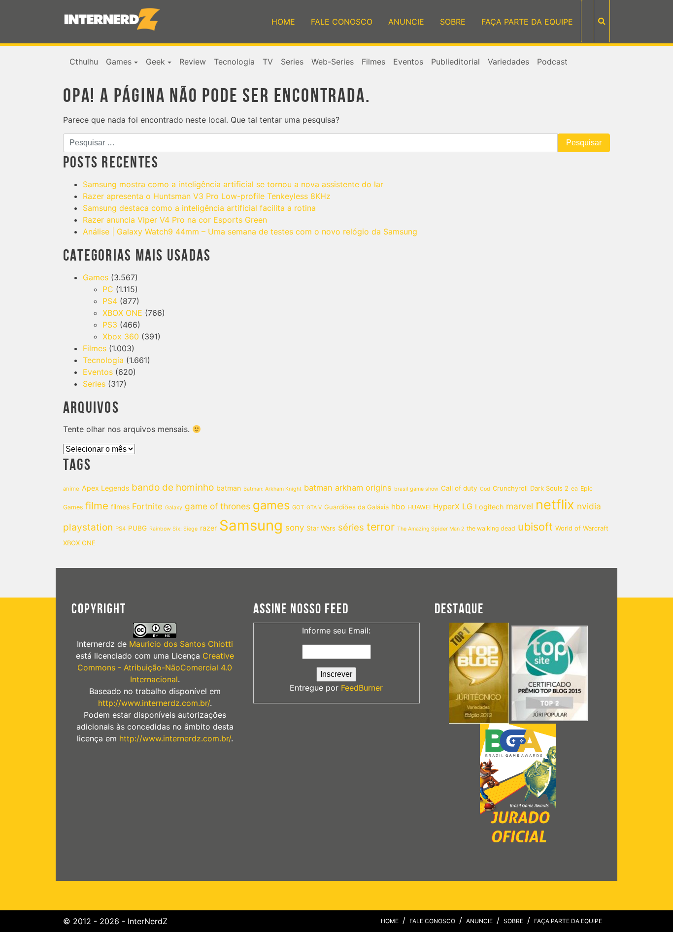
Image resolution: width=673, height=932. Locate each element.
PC (107, 289)
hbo (398, 506)
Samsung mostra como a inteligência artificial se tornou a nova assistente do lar (233, 184)
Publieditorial (455, 62)
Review (192, 62)
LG (467, 506)
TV (268, 62)
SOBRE (453, 22)
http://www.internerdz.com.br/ (154, 703)
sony (294, 528)
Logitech (489, 506)
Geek (155, 62)
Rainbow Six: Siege (173, 529)
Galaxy (173, 507)
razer (208, 528)
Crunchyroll (510, 488)
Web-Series (332, 62)
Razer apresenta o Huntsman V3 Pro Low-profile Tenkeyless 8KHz (207, 196)
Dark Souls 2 (549, 488)
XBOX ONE (122, 313)
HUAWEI (419, 507)
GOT (298, 507)
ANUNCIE (406, 22)
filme (96, 505)
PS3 (109, 325)
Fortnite (147, 506)
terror (381, 526)
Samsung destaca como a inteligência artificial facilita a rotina (199, 208)
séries (351, 527)
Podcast (552, 62)
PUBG (137, 528)
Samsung (251, 525)
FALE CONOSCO (341, 22)
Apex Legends (105, 488)
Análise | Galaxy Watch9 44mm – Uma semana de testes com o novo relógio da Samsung (250, 231)
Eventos (408, 62)
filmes (120, 506)
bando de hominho (173, 487)
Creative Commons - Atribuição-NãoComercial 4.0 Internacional (155, 667)
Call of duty (459, 488)
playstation (88, 527)
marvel (519, 506)
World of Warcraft (581, 528)
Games (119, 62)
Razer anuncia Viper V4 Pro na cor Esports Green (175, 220)
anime (71, 488)
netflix (555, 505)
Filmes (373, 62)
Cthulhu (83, 62)
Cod (485, 489)
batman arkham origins (348, 488)
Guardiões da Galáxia (356, 507)
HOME (283, 22)
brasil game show (416, 489)
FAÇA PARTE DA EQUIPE (527, 22)
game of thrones (217, 506)
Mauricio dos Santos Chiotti (181, 644)
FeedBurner (362, 688)
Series (292, 62)
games (271, 505)
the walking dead (491, 528)
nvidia (589, 506)
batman (228, 488)
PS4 (109, 301)
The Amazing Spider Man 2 (430, 529)
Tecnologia (234, 62)
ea (574, 488)
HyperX (446, 506)
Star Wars (321, 528)
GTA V (314, 507)
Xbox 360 (120, 336)
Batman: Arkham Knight (272, 489)
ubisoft (535, 526)
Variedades (508, 62)
